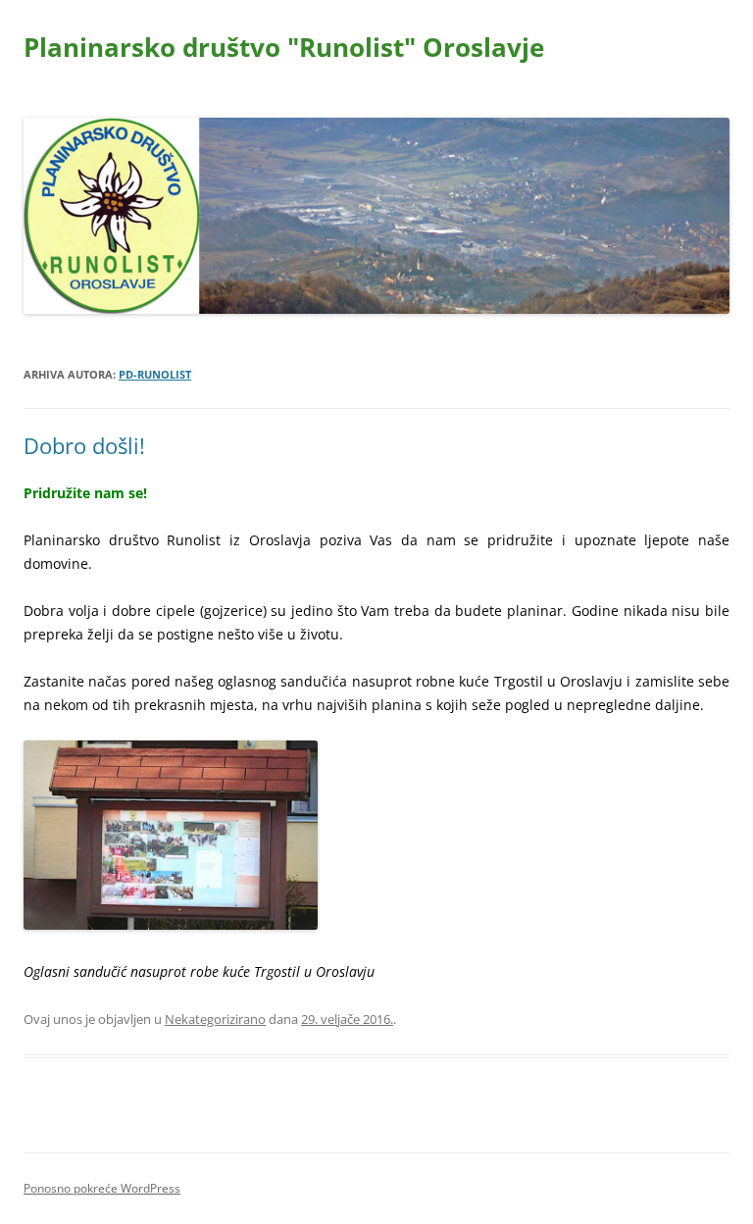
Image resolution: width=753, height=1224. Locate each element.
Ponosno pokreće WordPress (102, 1188)
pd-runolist (155, 374)
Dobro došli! (84, 445)
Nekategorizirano (215, 1019)
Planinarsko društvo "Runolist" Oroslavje (284, 47)
